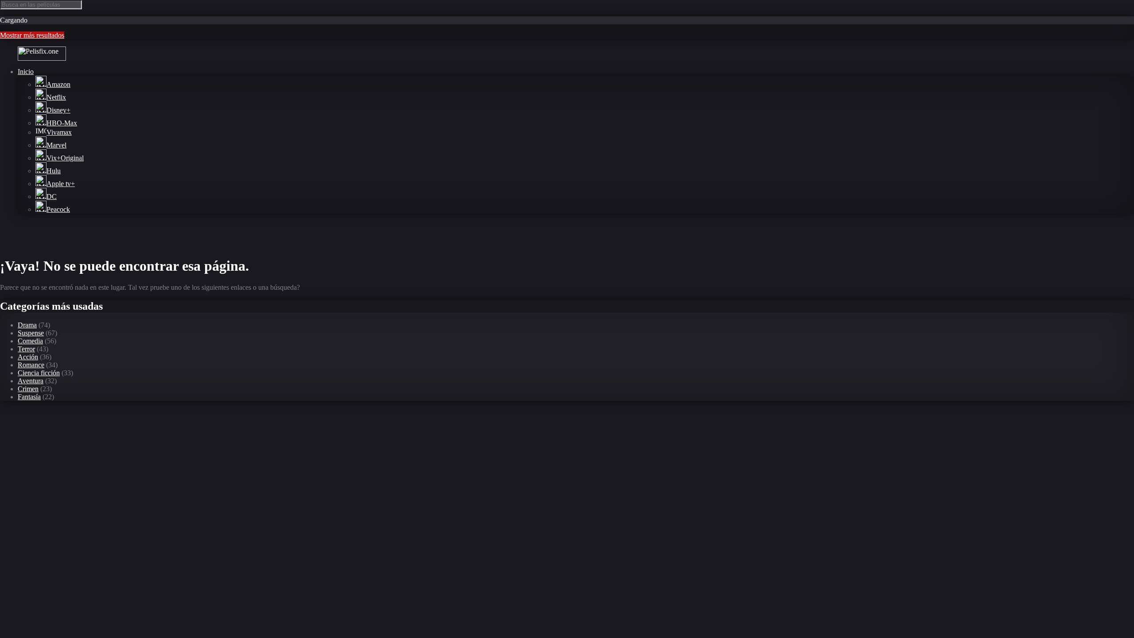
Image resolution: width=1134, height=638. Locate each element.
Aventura (30, 381)
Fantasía (29, 397)
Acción (28, 357)
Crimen (28, 389)
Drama (27, 325)
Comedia (30, 341)
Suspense (31, 333)
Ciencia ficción (39, 373)
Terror (26, 349)
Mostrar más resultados (32, 35)
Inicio (26, 71)
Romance (31, 365)
